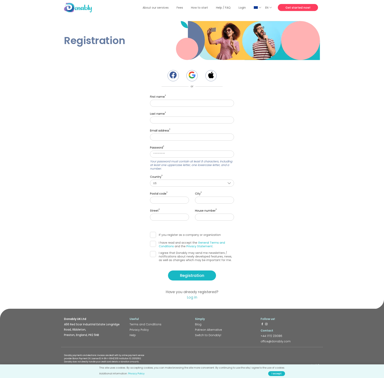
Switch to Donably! (208, 335)
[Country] (257, 7)
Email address (160, 130)
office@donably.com (276, 341)
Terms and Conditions (145, 324)
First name (158, 96)
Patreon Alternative (208, 330)
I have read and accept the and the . (192, 244)
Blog (198, 324)
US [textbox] (155, 183)
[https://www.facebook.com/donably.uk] (262, 324)
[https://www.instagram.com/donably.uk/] (266, 324)
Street (155, 210)
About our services (156, 8)
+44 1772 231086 (271, 336)
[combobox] (192, 183)
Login (242, 8)
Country (156, 176)
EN (266, 8)
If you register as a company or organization (190, 235)
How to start (199, 8)
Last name (158, 113)
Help (133, 335)
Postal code (159, 193)
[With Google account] (192, 75)
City (198, 193)
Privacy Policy (139, 330)
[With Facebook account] (173, 75)
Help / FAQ (223, 8)
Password (157, 147)
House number (206, 210)
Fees (180, 8)
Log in (192, 297)
